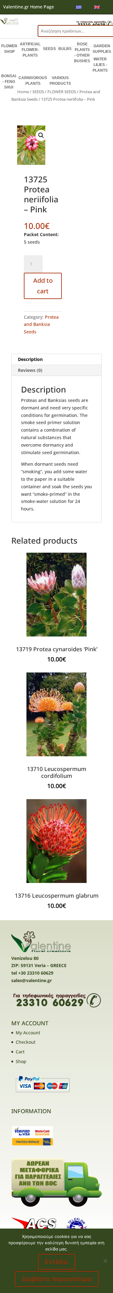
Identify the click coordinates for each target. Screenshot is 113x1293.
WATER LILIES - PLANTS (100, 65)
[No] (105, 1261)
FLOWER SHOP (9, 49)
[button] (41, 135)
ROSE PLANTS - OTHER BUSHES (82, 52)
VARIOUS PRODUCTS (60, 81)
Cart (20, 1052)
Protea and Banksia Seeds (41, 324)
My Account (28, 1033)
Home (23, 91)
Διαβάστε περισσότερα (57, 1279)
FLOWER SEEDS (61, 91)
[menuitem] (79, 7)
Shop (21, 1061)
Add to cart (43, 285)
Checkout (25, 1042)
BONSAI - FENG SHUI (8, 81)
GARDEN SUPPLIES (102, 49)
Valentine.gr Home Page (28, 7)
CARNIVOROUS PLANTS (33, 81)
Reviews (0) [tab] (30, 370)
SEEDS (49, 49)
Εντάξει (56, 1261)
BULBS (65, 49)
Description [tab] (30, 359)
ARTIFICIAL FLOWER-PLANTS (30, 50)
